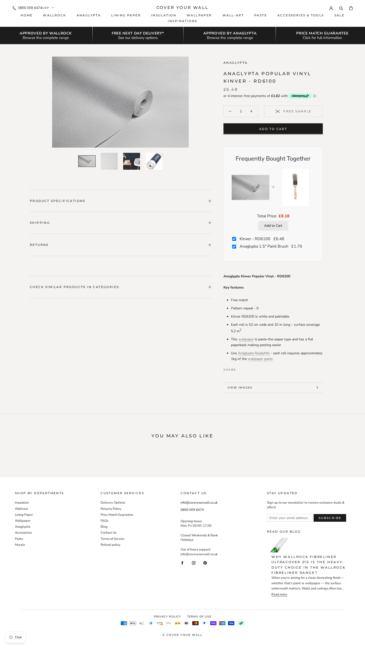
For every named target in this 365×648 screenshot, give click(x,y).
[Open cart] (351, 7)
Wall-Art (233, 15)
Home (27, 15)
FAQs (104, 520)
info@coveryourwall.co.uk (199, 502)
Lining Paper (24, 515)
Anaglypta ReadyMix (254, 353)
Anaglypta (89, 15)
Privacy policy (167, 616)
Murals (20, 545)
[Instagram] (193, 563)
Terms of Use (199, 616)
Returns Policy (111, 509)
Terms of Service (112, 539)
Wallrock (54, 15)
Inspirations (182, 21)
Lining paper (126, 15)
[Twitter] (247, 368)
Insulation (163, 15)
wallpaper (246, 339)
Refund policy (110, 545)
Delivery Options (113, 502)
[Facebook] (240, 368)
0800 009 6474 (30, 7)
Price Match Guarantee (117, 515)
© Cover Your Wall (182, 635)
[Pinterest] (253, 368)
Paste (260, 15)
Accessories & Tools (300, 15)
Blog (104, 526)
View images (240, 387)
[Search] (341, 8)
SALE (339, 15)
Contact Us (108, 532)
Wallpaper (199, 15)
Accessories (23, 532)
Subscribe (330, 518)
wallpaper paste (260, 358)
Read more (279, 594)
